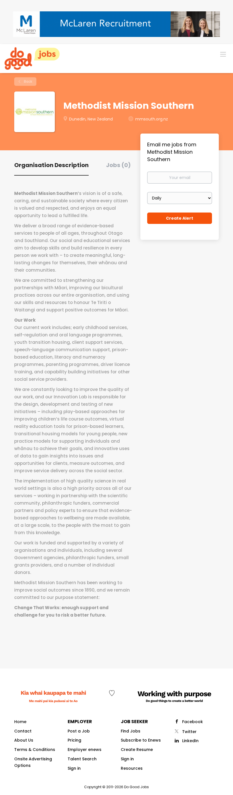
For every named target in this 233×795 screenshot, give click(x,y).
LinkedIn (190, 741)
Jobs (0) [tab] (118, 165)
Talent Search (82, 759)
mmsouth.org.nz (151, 119)
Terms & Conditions (34, 749)
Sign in (74, 768)
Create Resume (137, 749)
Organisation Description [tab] (51, 165)
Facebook (192, 722)
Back (27, 81)
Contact (23, 731)
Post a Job (79, 731)
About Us (23, 740)
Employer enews (84, 749)
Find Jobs (130, 731)
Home (20, 722)
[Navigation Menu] (223, 54)
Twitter (189, 731)
